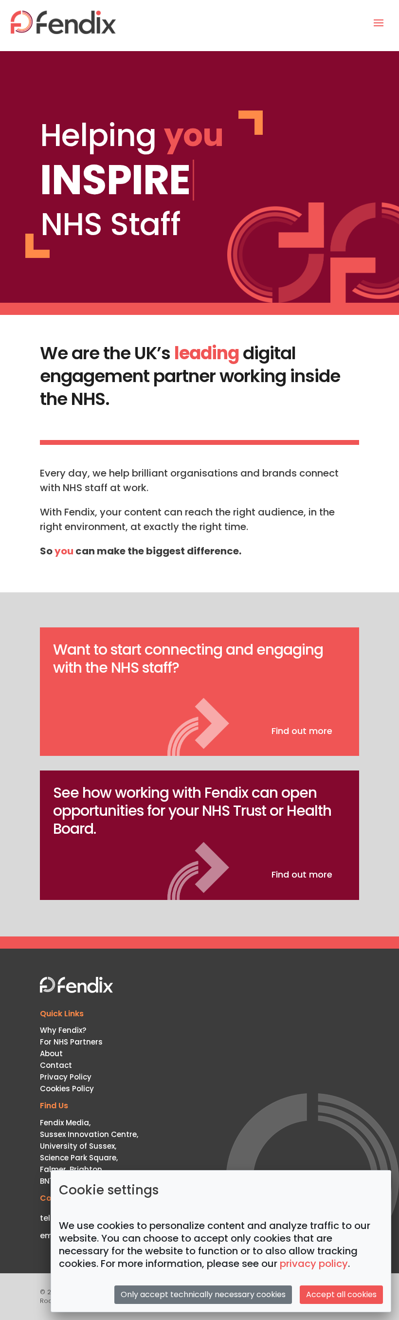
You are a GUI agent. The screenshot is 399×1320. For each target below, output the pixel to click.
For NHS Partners (71, 1042)
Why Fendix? (63, 1030)
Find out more (302, 731)
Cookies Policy (67, 1088)
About (51, 1053)
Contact (56, 1065)
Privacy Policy (65, 1077)
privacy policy (314, 1263)
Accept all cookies (341, 1294)
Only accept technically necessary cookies (203, 1294)
